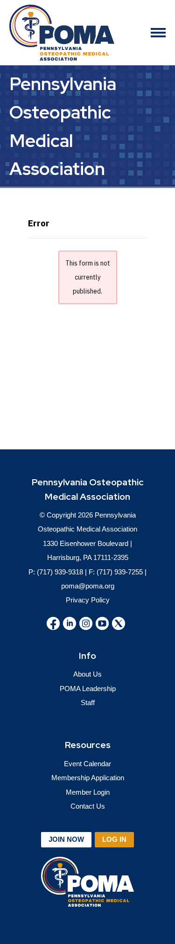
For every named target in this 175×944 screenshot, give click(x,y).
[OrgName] (61, 33)
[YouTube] (102, 623)
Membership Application (87, 778)
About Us (87, 674)
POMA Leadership (88, 688)
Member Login (88, 792)
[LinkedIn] (69, 623)
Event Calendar (87, 764)
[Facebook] (53, 623)
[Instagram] (85, 623)
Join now (66, 839)
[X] (118, 623)
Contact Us (87, 806)
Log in (114, 839)
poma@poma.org (87, 586)
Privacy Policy (88, 600)
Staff (88, 702)
